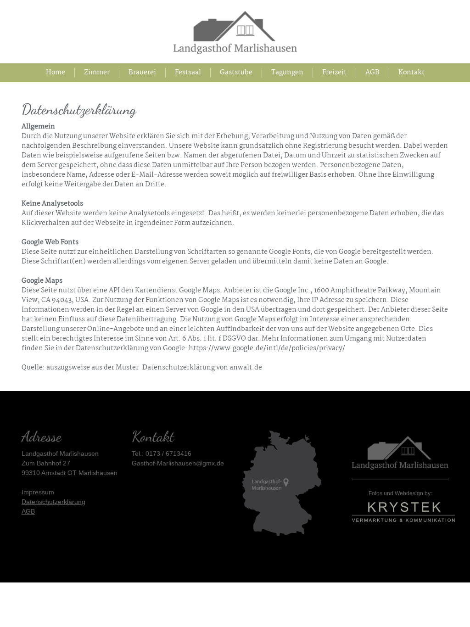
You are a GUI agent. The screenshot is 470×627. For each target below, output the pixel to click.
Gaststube (236, 73)
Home (60, 73)
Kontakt (411, 73)
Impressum (38, 492)
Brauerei (142, 73)
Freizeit (334, 73)
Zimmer (97, 73)
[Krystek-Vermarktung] (403, 509)
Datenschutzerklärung (53, 501)
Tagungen (287, 73)
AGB (372, 73)
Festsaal (188, 73)
